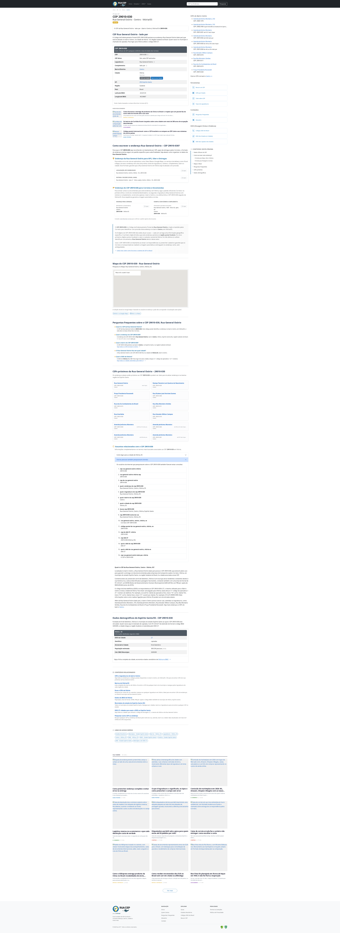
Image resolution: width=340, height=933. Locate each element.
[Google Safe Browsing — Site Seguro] (221, 927)
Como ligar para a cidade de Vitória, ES (129, 455)
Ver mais (170, 891)
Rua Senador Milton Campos (163, 414)
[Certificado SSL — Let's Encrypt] (225, 927)
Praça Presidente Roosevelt (123, 393)
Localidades (127, 127)
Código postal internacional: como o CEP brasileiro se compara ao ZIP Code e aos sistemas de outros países (155, 132)
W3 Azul (118, 913)
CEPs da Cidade (145, 78)
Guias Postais (127, 137)
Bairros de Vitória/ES (122, 683)
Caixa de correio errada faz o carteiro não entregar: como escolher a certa (208, 832)
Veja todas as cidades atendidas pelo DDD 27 (130, 360)
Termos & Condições (216, 909)
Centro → (209, 76)
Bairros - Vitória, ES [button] (155, 734)
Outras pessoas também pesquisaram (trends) (132, 460)
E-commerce (194, 797)
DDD (143, 4)
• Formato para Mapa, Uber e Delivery (203, 158)
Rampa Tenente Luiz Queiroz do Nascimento (168, 383)
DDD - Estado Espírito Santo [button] (123, 740)
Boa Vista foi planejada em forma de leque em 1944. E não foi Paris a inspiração (208, 874)
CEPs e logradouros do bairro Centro (127, 676)
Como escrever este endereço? (203, 155)
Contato (163, 921)
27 (152, 638)
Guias (149, 4)
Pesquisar (223, 4)
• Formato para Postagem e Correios (203, 161)
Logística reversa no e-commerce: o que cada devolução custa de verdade (131, 832)
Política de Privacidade (216, 912)
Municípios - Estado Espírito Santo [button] (138, 734)
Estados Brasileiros (186, 912)
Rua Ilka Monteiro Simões (162, 404)
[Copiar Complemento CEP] (146, 66)
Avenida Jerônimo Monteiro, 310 (204, 19)
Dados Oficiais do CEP (200, 152)
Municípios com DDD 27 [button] (140, 740)
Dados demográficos (200, 173)
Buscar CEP (184, 918)
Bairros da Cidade (157, 78)
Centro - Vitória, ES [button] (121, 737)
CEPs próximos (198, 170)
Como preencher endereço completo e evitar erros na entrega (131, 790)
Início (130, 4)
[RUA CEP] (119, 3)
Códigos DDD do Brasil (187, 915)
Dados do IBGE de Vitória (123, 698)
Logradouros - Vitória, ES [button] (170, 734)
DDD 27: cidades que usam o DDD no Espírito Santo (133, 710)
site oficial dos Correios (126, 219)
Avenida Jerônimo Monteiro (124, 425)
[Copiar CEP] (147, 55)
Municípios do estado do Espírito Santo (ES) (130, 703)
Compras (154, 840)
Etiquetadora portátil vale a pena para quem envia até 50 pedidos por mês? (170, 832)
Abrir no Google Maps (121, 313)
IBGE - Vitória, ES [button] (133, 737)
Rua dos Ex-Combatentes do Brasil (126, 404)
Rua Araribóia (119, 414)
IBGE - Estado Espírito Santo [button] (148, 737)
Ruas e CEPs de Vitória (122, 690)
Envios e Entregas (128, 117)
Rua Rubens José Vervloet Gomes (164, 393)
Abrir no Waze (136, 313)
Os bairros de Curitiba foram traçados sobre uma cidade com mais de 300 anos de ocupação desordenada (155, 122)
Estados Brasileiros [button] (121, 734)
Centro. (121, 607)
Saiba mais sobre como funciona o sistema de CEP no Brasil (134, 250)
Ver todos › (124, 754)
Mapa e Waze (198, 164)
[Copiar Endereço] (154, 62)
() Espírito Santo (146, 82)
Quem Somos (165, 912)
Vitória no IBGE (163, 659)
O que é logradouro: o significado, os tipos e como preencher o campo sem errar (169, 789)
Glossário (164, 918)
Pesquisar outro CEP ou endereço (126, 716)
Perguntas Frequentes (200, 167)
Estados (136, 4)
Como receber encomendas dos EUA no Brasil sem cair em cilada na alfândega (168, 874)
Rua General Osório (121, 383)
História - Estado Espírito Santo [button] (167, 737)
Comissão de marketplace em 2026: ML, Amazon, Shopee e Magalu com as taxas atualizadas (207, 790)
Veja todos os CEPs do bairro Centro (127, 347)
